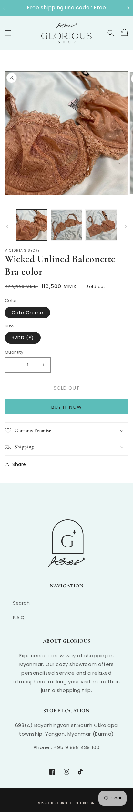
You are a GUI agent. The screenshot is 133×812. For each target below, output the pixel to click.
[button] (7, 8)
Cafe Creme (27, 312)
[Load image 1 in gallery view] (31, 225)
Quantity (14, 352)
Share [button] (19, 464)
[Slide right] (126, 226)
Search (21, 603)
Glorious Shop (60, 803)
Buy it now (68, 406)
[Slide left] (7, 226)
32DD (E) (23, 338)
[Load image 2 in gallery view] (66, 225)
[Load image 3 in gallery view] (101, 225)
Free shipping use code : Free (66, 7)
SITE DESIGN (85, 803)
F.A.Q (19, 617)
